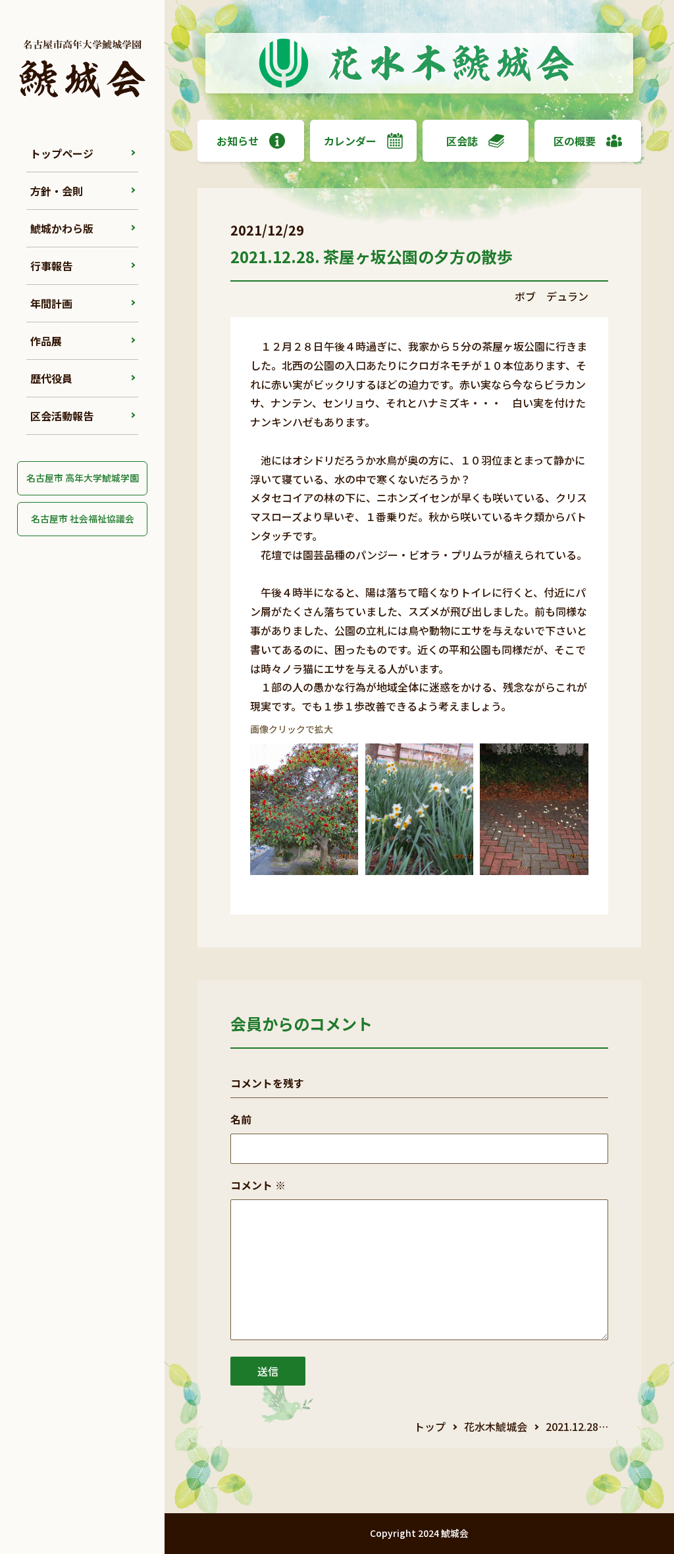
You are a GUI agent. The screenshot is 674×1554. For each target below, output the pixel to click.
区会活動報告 (61, 416)
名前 (240, 1119)
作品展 (46, 341)
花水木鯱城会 (495, 1426)
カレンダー (350, 141)
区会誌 (462, 141)
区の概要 (575, 141)
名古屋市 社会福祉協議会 (82, 518)
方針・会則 (56, 191)
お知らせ (238, 141)
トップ (430, 1426)
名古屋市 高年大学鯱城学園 (82, 477)
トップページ (61, 153)
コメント (258, 1185)
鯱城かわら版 (61, 228)
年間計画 (51, 303)
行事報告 (51, 266)
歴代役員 (51, 378)
